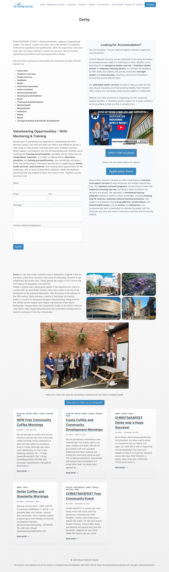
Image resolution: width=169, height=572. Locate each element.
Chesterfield (79, 487)
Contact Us (130, 4)
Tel (51, 194)
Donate (150, 4)
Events (42, 413)
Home (42, 4)
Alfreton (21, 413)
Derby (35, 413)
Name (16, 183)
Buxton (69, 487)
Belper (29, 413)
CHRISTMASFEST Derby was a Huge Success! (129, 422)
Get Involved (117, 4)
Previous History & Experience (27, 225)
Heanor (50, 413)
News (19, 416)
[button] (103, 284)
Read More (23, 471)
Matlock (69, 489)
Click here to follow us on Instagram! (84, 402)
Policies (139, 4)
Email (16, 194)
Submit (18, 247)
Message (18, 205)
